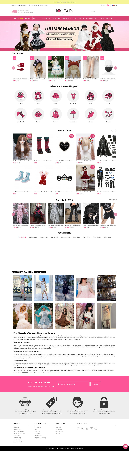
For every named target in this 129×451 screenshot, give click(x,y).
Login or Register (35, 5)
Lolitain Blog (17, 437)
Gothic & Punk (46, 18)
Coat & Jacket (57, 18)
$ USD (115, 5)
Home (14, 18)
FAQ (36, 429)
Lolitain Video (17, 440)
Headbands (20, 122)
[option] (64, 36)
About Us (16, 427)
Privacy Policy (17, 429)
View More (113, 200)
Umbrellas (73, 122)
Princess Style (65, 237)
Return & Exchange (19, 431)
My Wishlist (44, 5)
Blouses (70, 18)
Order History (59, 431)
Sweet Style (54, 237)
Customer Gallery (18, 442)
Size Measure (38, 435)
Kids (101, 18)
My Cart (58, 433)
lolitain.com (65, 449)
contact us (25, 372)
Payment (37, 431)
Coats (38, 122)
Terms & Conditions (19, 433)
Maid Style (86, 237)
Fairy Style (76, 237)
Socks (91, 122)
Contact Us (38, 427)
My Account (59, 429)
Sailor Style (107, 237)
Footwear (89, 18)
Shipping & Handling (40, 437)
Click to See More (40, 272)
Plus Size (27, 18)
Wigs (96, 18)
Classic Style (44, 237)
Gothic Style (33, 237)
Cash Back (17, 435)
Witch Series (97, 237)
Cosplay (20, 18)
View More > (71, 2)
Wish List (58, 427)
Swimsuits (73, 103)
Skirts (65, 18)
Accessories (78, 18)
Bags (90, 103)
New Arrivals (22, 237)
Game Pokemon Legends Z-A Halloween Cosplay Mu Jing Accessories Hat (73, 192)
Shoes (108, 103)
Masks (108, 122)
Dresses (35, 18)
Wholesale (38, 433)
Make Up (108, 18)
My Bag (105, 5)
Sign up (96, 384)
